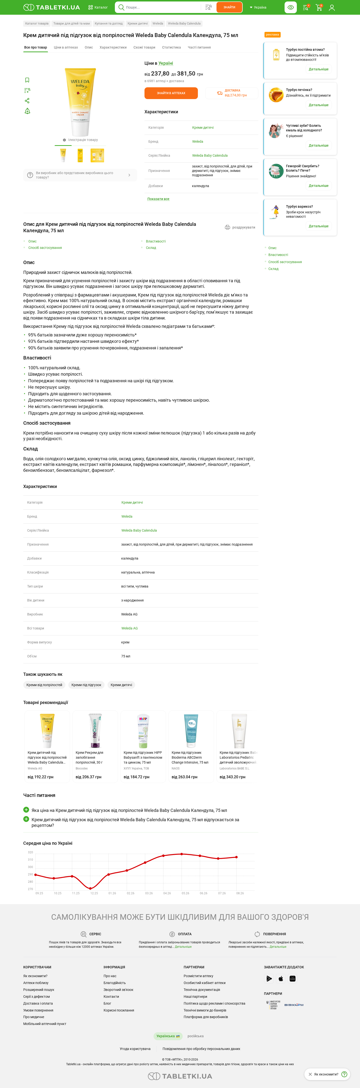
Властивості (156, 241)
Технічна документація (202, 990)
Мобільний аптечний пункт (44, 1024)
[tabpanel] (140, 305)
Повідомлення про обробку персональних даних (201, 1049)
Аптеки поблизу (35, 983)
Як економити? (35, 976)
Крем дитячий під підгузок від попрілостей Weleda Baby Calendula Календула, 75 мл (130, 35)
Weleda (158, 23)
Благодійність (115, 983)
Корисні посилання (119, 1010)
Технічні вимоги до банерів (205, 1010)
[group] (201, 71)
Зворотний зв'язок (118, 990)
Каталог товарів (36, 23)
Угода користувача (135, 1049)
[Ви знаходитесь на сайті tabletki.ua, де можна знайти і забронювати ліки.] (51, 7)
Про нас (110, 976)
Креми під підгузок (86, 685)
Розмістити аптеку (198, 976)
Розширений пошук (38, 990)
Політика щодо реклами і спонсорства (214, 1003)
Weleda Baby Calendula (184, 23)
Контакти (111, 996)
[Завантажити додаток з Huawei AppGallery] (292, 979)
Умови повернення (38, 1010)
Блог (107, 1003)
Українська (165, 1036)
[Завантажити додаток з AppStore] (281, 979)
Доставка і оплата (38, 1003)
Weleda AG (129, 628)
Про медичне (33, 1017)
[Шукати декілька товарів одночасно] (209, 7)
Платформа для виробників (206, 1017)
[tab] (35, 47)
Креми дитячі (138, 23)
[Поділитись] (27, 101)
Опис (32, 241)
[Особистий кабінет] (332, 7)
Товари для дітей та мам (71, 23)
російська (196, 1036)
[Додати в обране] (27, 80)
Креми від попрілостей (44, 685)
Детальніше (183, 946)
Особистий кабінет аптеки (205, 983)
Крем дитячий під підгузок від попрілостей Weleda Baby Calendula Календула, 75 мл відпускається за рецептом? (135, 822)
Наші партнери (195, 996)
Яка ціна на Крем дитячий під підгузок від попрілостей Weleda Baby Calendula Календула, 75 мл (129, 810)
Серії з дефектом (36, 996)
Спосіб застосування (45, 248)
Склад (151, 248)
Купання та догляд (109, 23)
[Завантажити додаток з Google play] (269, 979)
